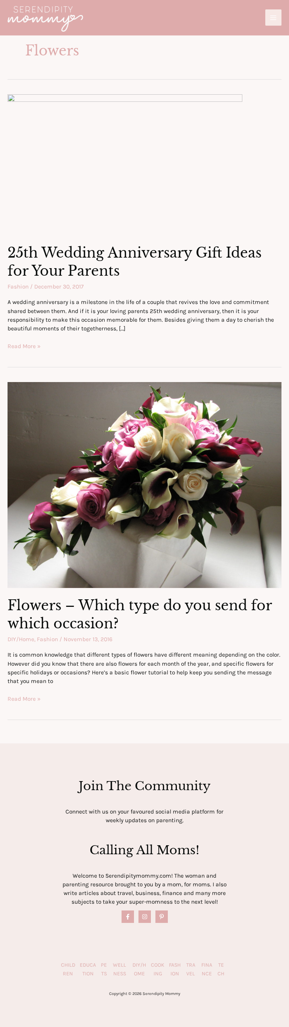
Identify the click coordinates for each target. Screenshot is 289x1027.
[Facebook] (128, 916)
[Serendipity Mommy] (45, 19)
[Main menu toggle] (273, 17)
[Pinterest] (161, 916)
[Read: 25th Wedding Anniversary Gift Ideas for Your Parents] (125, 164)
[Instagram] (144, 916)
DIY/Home (21, 639)
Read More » (24, 346)
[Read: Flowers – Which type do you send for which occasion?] (144, 484)
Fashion (18, 286)
